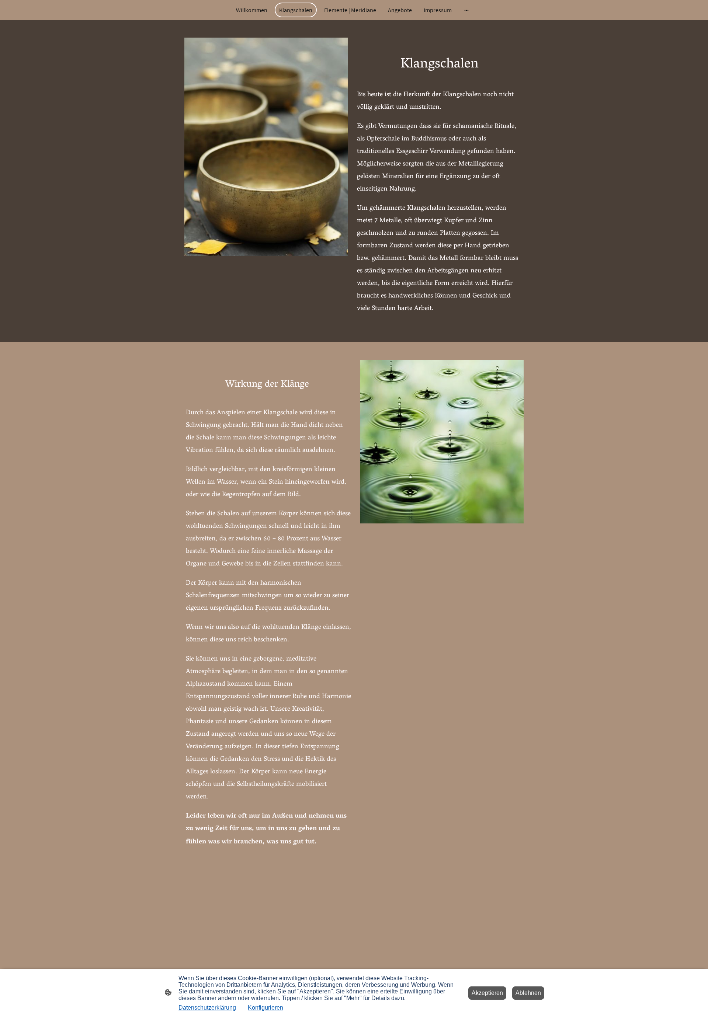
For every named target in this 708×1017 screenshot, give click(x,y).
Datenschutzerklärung (207, 1007)
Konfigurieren (265, 1007)
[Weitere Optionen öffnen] (466, 10)
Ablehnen (528, 993)
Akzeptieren (487, 993)
